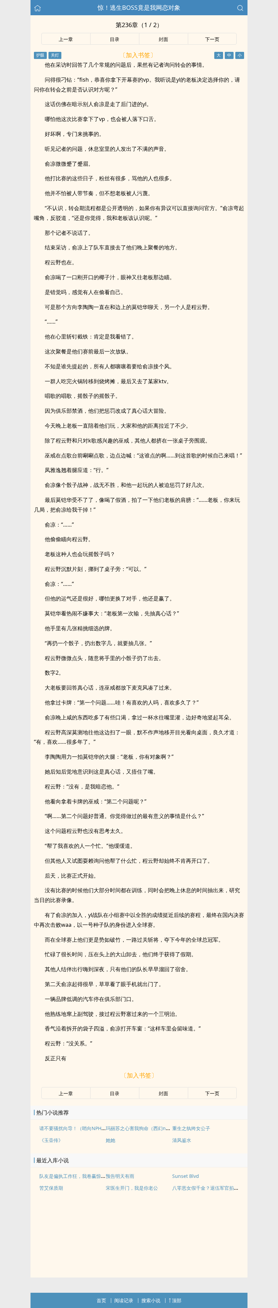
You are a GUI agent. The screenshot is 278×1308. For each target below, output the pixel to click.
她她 (110, 1140)
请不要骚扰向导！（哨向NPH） (72, 1128)
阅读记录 (123, 1300)
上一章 (66, 39)
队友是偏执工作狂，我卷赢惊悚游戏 (77, 1176)
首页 (101, 1300)
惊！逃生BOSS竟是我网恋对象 (139, 7)
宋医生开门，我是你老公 (132, 1188)
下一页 (212, 39)
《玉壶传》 (51, 1140)
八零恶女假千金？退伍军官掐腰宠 (207, 1188)
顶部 (176, 1300)
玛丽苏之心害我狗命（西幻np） (140, 1128)
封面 (163, 39)
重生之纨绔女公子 (191, 1128)
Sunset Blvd (185, 1176)
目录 (114, 39)
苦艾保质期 (51, 1188)
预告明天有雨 (120, 1176)
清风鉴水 (181, 1140)
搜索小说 (150, 1300)
